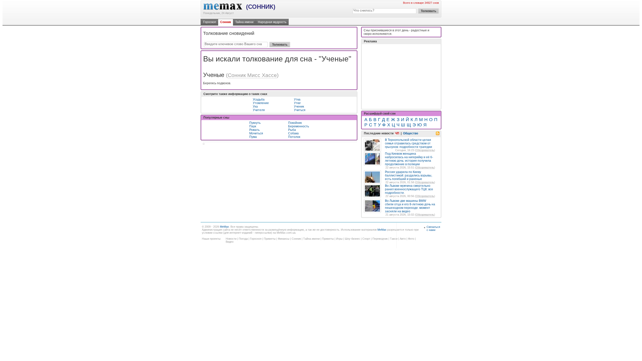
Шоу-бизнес (352, 238)
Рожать (254, 130)
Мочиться (256, 133)
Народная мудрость (272, 22)
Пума (253, 137)
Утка (297, 99)
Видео (229, 241)
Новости (231, 238)
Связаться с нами (433, 228)
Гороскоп (209, 22)
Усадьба (259, 99)
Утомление (261, 103)
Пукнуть (255, 123)
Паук (252, 126)
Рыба (292, 130)
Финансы (283, 238)
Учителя (259, 110)
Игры (339, 238)
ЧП (397, 133)
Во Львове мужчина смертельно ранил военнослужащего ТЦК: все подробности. (409, 189)
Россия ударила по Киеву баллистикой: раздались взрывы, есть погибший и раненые (408, 175)
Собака (293, 133)
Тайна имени (244, 22)
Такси (393, 238)
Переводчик (380, 238)
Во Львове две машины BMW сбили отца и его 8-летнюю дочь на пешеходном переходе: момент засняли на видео (410, 206)
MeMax (224, 226)
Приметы (270, 238)
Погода (243, 238)
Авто (403, 238)
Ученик (299, 106)
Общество (410, 133)
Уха (255, 106)
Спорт (366, 238)
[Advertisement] (401, 76)
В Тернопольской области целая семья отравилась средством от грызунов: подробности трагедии (408, 143)
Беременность (298, 126)
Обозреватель (425, 150)
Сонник (225, 22)
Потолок (294, 137)
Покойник (295, 123)
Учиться (299, 110)
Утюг (297, 103)
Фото (411, 238)
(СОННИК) (260, 6)
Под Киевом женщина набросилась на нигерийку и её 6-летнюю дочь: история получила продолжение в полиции (409, 159)
